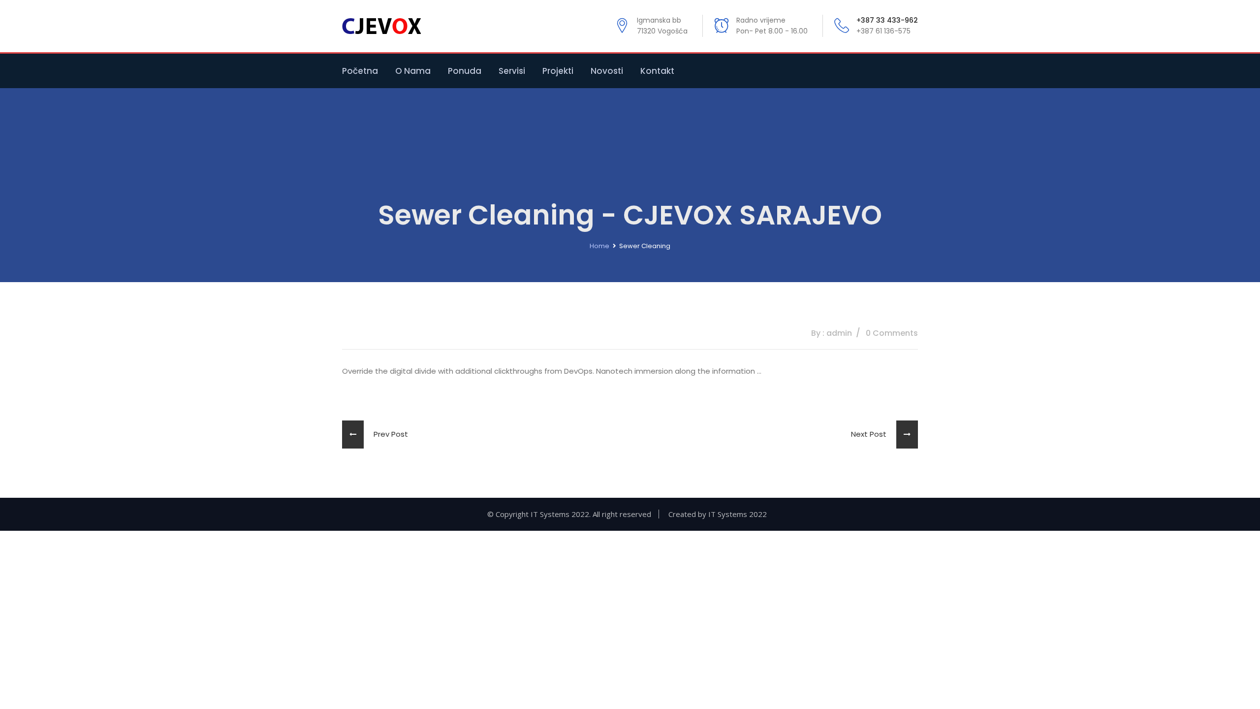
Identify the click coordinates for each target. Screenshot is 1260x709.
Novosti (607, 71)
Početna (360, 71)
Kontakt (657, 71)
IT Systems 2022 (737, 514)
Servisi (512, 71)
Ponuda (464, 71)
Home (599, 246)
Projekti (557, 71)
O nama (413, 71)
